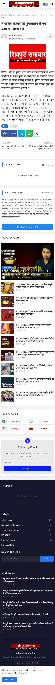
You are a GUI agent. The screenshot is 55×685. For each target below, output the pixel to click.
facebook (15, 421)
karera (12, 15)
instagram (15, 429)
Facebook (11, 133)
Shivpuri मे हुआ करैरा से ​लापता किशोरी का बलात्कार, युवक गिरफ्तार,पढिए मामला (34, 312)
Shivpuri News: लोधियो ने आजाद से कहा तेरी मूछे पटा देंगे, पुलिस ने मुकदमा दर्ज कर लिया (35, 380)
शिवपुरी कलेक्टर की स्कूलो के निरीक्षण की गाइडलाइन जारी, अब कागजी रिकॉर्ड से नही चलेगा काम (28, 592)
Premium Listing (26, 540)
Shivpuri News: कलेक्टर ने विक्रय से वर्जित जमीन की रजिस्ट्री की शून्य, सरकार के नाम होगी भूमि (35, 353)
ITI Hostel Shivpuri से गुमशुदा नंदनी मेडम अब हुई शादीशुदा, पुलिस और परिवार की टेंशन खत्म (34, 285)
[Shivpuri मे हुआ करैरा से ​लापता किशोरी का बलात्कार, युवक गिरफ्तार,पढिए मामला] (7, 315)
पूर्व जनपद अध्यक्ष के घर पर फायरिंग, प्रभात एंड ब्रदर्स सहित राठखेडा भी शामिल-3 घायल (28, 580)
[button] (45, 4)
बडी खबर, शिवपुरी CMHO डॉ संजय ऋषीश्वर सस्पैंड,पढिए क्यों (25, 614)
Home (4, 15)
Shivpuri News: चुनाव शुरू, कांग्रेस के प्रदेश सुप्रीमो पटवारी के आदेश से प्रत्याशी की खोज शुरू (35, 393)
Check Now (19, 673)
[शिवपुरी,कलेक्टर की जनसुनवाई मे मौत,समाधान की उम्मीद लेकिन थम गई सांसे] (7, 301)
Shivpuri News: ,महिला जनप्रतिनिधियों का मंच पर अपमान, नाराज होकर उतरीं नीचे (34, 366)
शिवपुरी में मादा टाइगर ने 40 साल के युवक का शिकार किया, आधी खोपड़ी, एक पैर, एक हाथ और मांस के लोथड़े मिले (28, 625)
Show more (47, 165)
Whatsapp (29, 133)
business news (26, 545)
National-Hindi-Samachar (26, 525)
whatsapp (43, 421)
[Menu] (4, 4)
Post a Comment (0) (27, 227)
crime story (26, 520)
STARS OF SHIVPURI (26, 530)
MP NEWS (26, 535)
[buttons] (18, 663)
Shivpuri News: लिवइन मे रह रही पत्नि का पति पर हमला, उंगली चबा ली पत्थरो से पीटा (33, 326)
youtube (43, 429)
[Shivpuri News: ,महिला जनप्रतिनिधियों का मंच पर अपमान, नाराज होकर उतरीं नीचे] (7, 369)
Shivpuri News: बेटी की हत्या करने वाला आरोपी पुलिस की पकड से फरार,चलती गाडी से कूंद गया (35, 339)
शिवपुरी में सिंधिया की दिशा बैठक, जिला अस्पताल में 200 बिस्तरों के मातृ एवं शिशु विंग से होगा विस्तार (28, 604)
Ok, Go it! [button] (9, 679)
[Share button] (36, 133)
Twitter (21, 133)
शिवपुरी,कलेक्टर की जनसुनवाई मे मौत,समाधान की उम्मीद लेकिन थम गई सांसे (34, 299)
